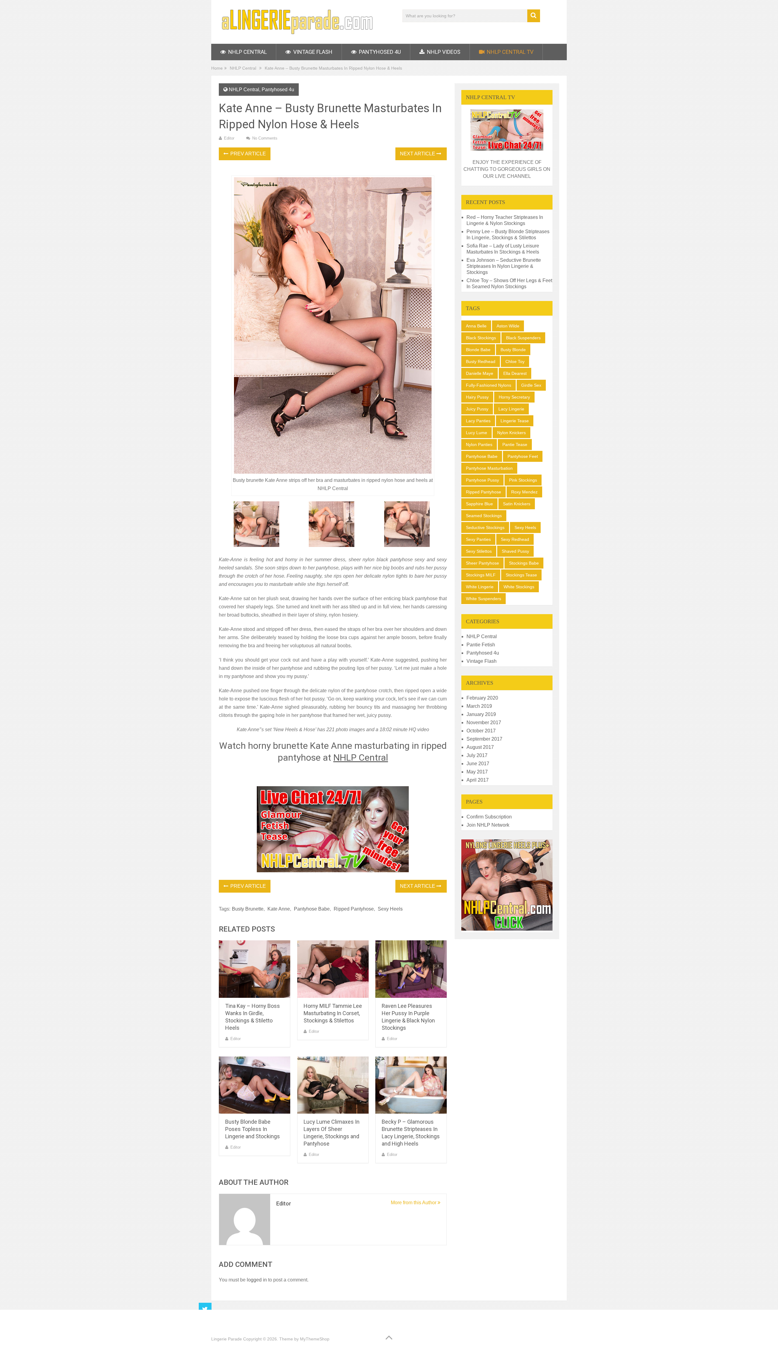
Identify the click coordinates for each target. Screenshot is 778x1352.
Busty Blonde (513, 349)
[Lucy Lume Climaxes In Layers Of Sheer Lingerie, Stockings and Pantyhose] (333, 1085)
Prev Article (247, 153)
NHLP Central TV (509, 52)
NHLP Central (247, 52)
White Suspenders (483, 598)
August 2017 (480, 747)
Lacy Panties (478, 420)
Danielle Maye (479, 373)
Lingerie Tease (515, 420)
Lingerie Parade (226, 1338)
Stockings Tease (521, 574)
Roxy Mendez (524, 491)
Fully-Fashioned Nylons (488, 385)
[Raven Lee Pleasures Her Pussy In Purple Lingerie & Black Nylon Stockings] (411, 969)
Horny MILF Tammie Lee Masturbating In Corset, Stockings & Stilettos (333, 1013)
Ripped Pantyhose (354, 908)
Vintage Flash (312, 52)
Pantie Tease (514, 444)
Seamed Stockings (484, 515)
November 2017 (483, 722)
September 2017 (484, 739)
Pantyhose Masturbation (489, 468)
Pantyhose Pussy (482, 480)
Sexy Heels (390, 908)
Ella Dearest (515, 373)
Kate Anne (278, 908)
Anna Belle (476, 325)
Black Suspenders (523, 337)
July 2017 (476, 755)
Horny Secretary (514, 397)
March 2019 (479, 706)
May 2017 (477, 771)
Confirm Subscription (489, 816)
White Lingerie (480, 586)
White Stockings (519, 586)
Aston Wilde (508, 325)
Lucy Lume (476, 432)
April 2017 (477, 780)
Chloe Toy (515, 361)
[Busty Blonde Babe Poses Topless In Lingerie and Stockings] (254, 1085)
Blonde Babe (478, 349)
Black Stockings (481, 337)
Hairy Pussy (477, 397)
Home (217, 68)
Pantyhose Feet (523, 456)
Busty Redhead (480, 361)
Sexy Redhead (515, 539)
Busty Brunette (247, 908)
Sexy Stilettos (479, 551)
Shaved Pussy (515, 551)
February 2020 (482, 697)
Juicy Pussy (477, 408)
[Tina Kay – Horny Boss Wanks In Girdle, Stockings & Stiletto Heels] (254, 969)
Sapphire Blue (479, 503)
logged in (257, 1279)
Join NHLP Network (487, 825)
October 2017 (481, 730)
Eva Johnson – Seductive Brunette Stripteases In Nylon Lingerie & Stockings (503, 266)
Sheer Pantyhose (482, 563)
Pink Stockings (523, 480)
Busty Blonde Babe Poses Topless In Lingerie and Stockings (252, 1129)
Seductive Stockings (485, 527)
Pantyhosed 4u (379, 52)
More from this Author (414, 1202)
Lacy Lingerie (511, 408)
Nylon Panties (479, 444)
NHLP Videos (443, 52)
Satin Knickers (516, 503)
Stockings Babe (524, 563)
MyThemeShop (314, 1338)
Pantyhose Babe (312, 908)
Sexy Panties (478, 539)
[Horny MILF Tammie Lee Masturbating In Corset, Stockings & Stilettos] (333, 969)
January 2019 (481, 714)
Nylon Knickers (511, 432)
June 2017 (477, 763)
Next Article (418, 153)
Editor (229, 138)
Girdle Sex (531, 385)
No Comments (264, 138)
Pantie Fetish (480, 644)
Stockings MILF (481, 574)
